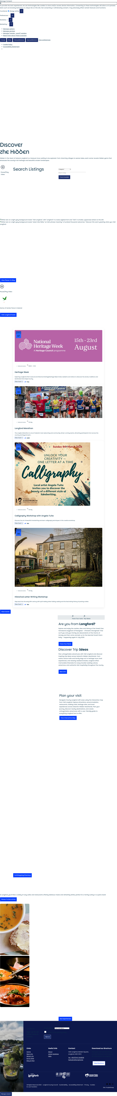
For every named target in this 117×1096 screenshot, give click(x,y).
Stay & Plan (31, 1061)
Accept (3, 40)
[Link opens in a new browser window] (63, 1078)
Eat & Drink (30, 1058)
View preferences (19, 40)
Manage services (9, 31)
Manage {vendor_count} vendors (15, 33)
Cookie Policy (7, 44)
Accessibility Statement (11, 47)
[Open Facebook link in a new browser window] (110, 1084)
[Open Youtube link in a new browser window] (107, 1084)
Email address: (49, 1028)
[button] (58, 3)
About (50, 1052)
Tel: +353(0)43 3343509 (76, 1058)
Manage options (9, 29)
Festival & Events (22, 366)
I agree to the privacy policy (56, 1032)
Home (29, 1052)
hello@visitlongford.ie (75, 1060)
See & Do (30, 1054)
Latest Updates (53, 1054)
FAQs (49, 1056)
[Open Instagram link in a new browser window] (113, 1084)
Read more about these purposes (15, 36)
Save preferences (32, 40)
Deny (9, 40)
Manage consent (6, 1094)
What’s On (30, 1056)
